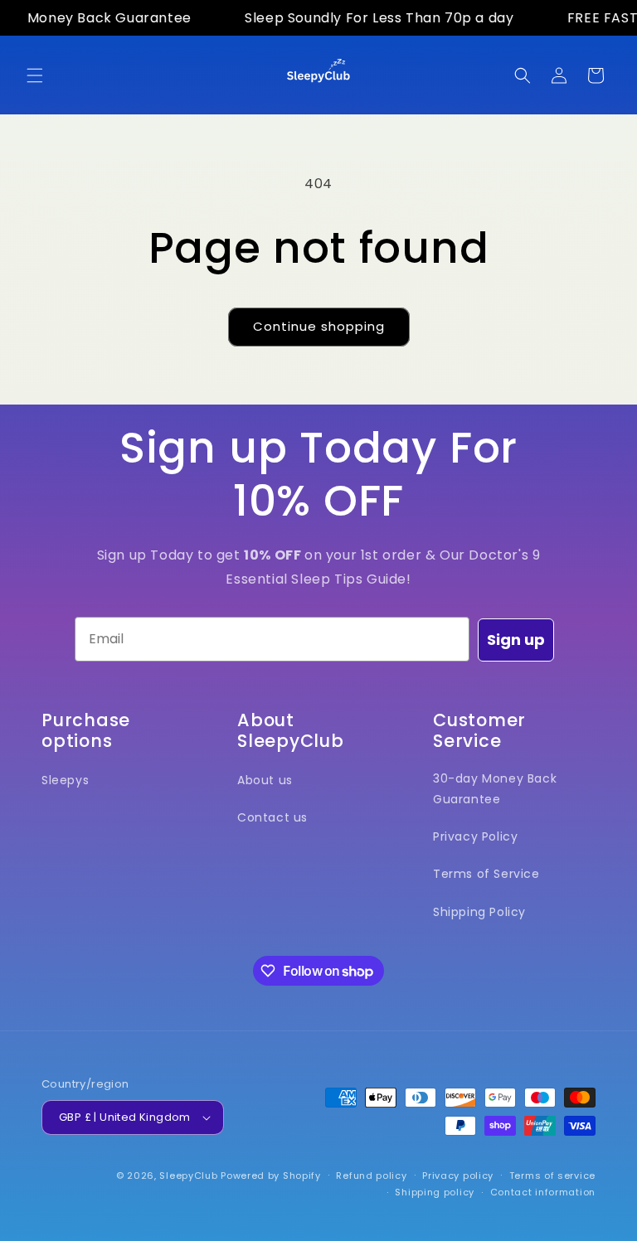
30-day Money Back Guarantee (495, 788)
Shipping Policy (479, 912)
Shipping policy (434, 1192)
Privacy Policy (475, 836)
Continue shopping (319, 326)
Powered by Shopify (271, 1175)
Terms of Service (486, 873)
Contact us (272, 817)
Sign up (516, 639)
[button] (35, 75)
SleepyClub (190, 1175)
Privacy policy (458, 1175)
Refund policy (371, 1175)
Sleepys (65, 780)
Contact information (543, 1192)
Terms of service (552, 1175)
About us (265, 780)
